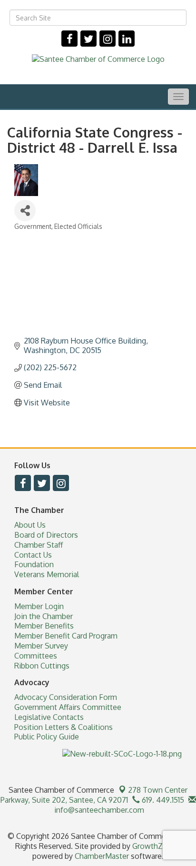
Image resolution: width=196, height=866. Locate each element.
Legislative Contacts (49, 717)
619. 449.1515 (162, 800)
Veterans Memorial (46, 574)
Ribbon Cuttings (41, 665)
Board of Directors (46, 535)
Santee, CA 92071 (94, 795)
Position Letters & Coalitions (63, 727)
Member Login (39, 606)
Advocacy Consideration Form (65, 697)
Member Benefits (44, 625)
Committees (35, 655)
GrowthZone (154, 846)
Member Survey (41, 645)
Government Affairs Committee (67, 707)
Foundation (34, 564)
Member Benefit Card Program (66, 635)
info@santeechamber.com (98, 810)
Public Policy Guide (46, 736)
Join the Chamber (43, 616)
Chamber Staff (38, 545)
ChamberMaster (102, 856)
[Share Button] (25, 210)
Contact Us (33, 555)
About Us (30, 525)
